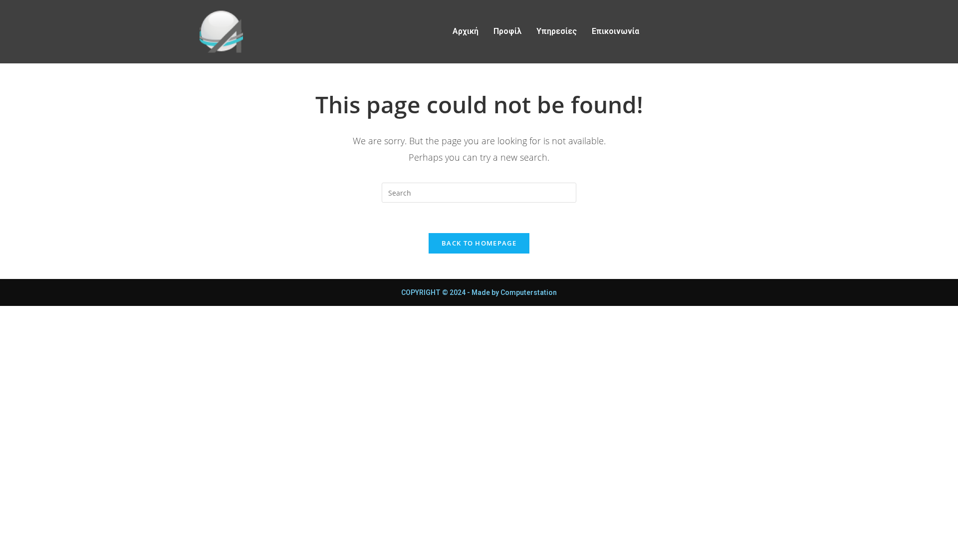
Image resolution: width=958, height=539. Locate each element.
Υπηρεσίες (556, 31)
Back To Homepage (479, 243)
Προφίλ (507, 31)
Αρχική (466, 31)
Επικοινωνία (615, 31)
